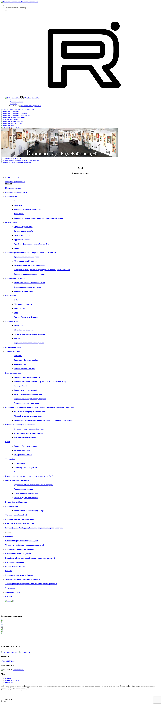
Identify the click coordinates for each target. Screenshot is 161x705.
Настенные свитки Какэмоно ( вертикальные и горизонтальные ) (40, 382)
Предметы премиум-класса (16, 192)
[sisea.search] (6, 10)
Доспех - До (18, 326)
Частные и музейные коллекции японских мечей (24, 545)
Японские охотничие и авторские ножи (29, 283)
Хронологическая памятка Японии (19, 575)
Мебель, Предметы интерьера (17, 480)
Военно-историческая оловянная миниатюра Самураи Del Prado (30, 476)
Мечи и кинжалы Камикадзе (25, 261)
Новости (8, 571)
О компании (10, 588)
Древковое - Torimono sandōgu (26, 360)
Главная (8, 184)
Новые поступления (13, 188)
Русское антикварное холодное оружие (29, 274)
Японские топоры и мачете (24, 291)
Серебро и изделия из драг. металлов (19, 523)
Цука (16, 313)
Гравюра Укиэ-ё (20, 386)
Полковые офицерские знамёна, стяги (29, 429)
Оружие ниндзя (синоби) (23, 231)
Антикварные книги (22, 450)
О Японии (9, 536)
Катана (17, 201)
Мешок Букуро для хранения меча (28, 416)
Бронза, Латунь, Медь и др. (16, 502)
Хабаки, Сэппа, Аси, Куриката (26, 317)
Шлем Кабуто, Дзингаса (23, 330)
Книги (7, 442)
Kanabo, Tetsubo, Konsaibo (24, 369)
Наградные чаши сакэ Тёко (25, 437)
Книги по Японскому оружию (25, 446)
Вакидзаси (18, 205)
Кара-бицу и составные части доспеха (29, 343)
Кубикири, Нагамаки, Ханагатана (27, 209)
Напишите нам (18, 670)
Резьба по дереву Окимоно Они (26, 498)
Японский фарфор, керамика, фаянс (19, 519)
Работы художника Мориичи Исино (28, 394)
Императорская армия (23, 455)
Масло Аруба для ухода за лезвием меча (30, 412)
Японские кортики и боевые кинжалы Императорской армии (38, 218)
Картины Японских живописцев (27, 377)
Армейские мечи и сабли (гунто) (26, 257)
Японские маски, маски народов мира (29, 511)
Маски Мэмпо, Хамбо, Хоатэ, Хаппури (29, 334)
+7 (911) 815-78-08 (12, 177)
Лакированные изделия (23, 489)
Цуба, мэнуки (10, 295)
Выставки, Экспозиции (14, 562)
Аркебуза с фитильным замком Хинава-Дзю (31, 244)
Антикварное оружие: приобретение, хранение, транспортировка (31, 584)
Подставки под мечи (13, 347)
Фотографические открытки (25, 468)
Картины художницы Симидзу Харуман (30, 399)
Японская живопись (13, 373)
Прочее (17, 248)
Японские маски (11, 506)
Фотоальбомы (19, 463)
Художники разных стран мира (26, 403)
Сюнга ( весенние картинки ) (25, 390)
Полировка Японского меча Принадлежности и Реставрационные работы (43, 420)
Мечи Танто (19, 214)
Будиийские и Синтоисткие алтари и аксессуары (33, 485)
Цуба (16, 300)
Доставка (16, 102)
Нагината (18, 356)
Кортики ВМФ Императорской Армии (29, 265)
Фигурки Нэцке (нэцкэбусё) (16, 515)
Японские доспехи (12, 321)
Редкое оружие (11, 222)
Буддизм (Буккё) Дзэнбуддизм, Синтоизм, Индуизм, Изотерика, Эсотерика (34, 528)
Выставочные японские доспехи (18, 553)
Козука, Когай (19, 308)
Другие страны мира (22, 240)
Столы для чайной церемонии (26, 493)
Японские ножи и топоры (15, 278)
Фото (16, 472)
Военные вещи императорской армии (20, 424)
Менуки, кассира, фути (23, 304)
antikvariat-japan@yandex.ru (15, 182)
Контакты (13, 104)
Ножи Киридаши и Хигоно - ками (27, 287)
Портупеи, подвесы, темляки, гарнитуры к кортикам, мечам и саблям (42, 270)
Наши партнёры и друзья (15, 566)
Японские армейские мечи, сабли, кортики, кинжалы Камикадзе (30, 252)
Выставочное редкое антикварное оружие (21, 541)
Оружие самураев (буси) (23, 227)
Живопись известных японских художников (22, 579)
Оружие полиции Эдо (22, 235)
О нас (12, 100)
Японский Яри (20, 364)
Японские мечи (11, 197)
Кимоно (17, 338)
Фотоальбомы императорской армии (28, 433)
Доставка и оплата (12, 592)
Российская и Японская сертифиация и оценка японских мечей (30, 558)
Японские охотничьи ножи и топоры (19, 549)
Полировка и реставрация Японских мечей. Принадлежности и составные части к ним (39, 407)
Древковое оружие (12, 351)
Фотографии (10, 459)
